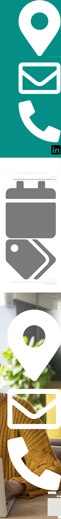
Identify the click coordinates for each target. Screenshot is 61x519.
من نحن (58, 294)
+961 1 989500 (59, 142)
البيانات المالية (57, 299)
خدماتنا (58, 297)
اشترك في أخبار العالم (52, 492)
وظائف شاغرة (57, 304)
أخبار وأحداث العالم (56, 303)
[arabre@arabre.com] (40, 78)
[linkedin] (60, 496)
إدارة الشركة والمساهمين (55, 296)
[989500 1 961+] (34, 463)
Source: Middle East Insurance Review (50, 283)
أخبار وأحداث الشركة (56, 301)
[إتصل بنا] (58, 496)
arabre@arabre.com (58, 99)
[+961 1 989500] (40, 121)
